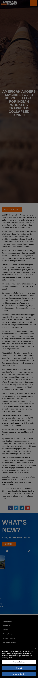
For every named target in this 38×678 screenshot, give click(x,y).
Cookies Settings (19, 662)
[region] (19, 662)
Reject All (19, 668)
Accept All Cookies (19, 674)
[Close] (35, 648)
